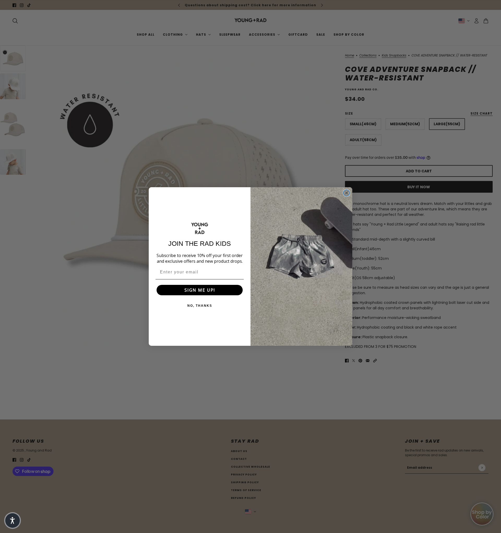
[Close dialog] (346, 193)
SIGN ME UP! (199, 290)
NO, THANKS (199, 306)
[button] (12, 520)
